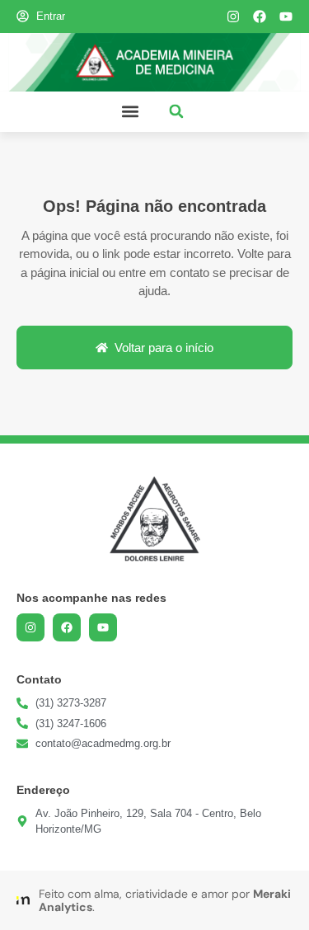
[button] (130, 111)
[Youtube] (286, 16)
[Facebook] (259, 16)
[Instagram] (233, 16)
